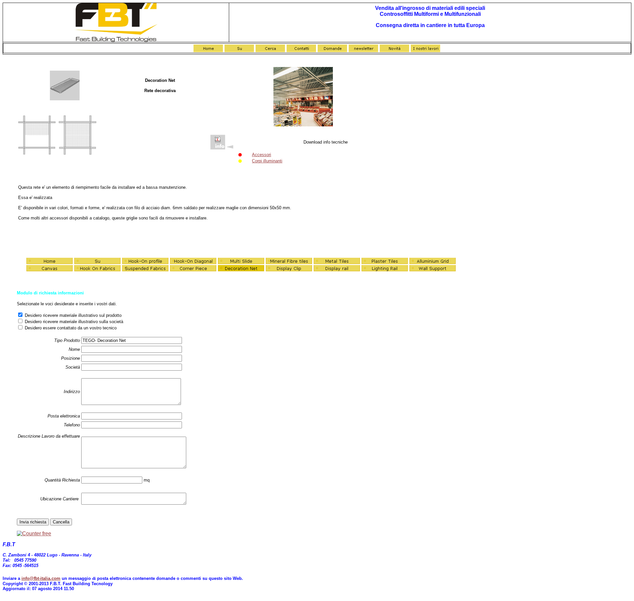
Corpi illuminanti (267, 160)
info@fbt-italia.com (40, 578)
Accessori (261, 154)
